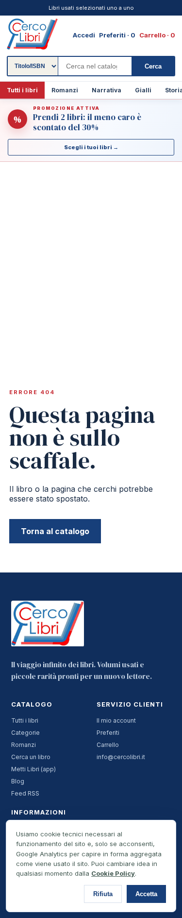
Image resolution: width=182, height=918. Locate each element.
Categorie (25, 732)
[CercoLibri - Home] (32, 34)
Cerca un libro (30, 757)
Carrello (108, 744)
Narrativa (106, 90)
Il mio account (116, 720)
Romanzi (64, 90)
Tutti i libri (22, 90)
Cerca (153, 66)
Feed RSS (25, 793)
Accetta (146, 894)
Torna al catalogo (55, 531)
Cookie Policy (113, 873)
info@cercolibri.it (121, 757)
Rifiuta (103, 894)
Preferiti (108, 732)
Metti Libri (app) (33, 769)
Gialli (143, 90)
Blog (17, 781)
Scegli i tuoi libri (91, 147)
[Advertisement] (91, 258)
